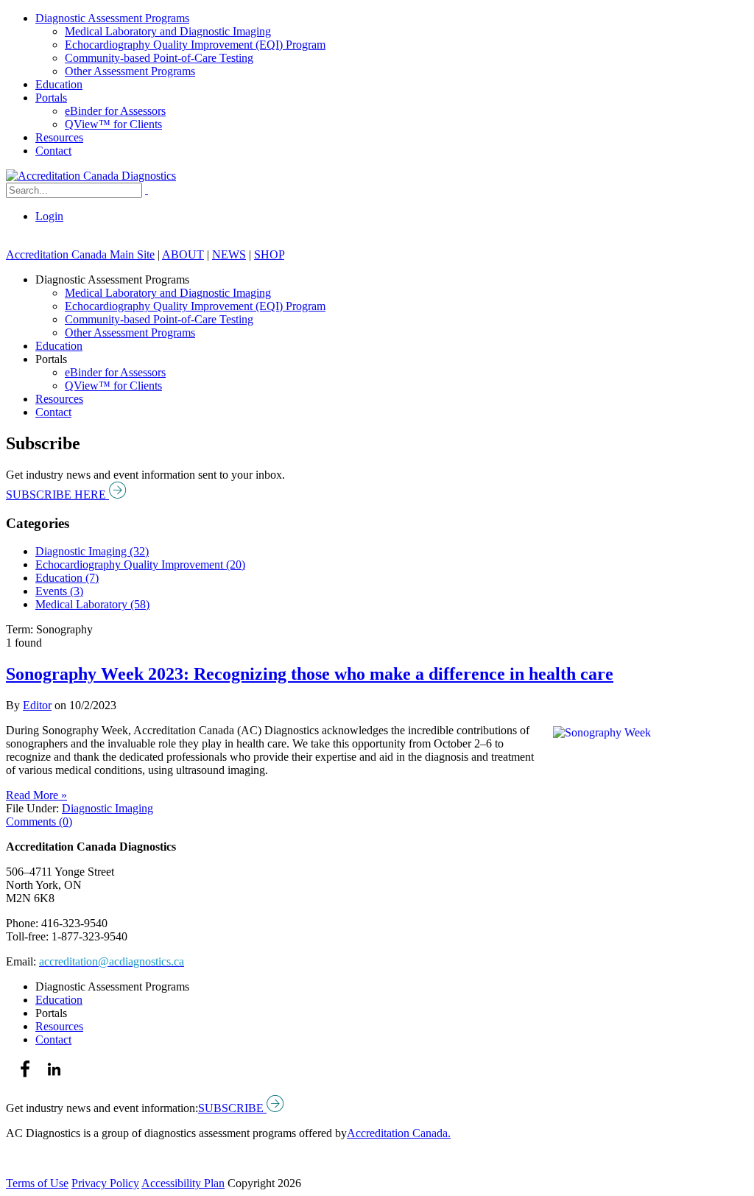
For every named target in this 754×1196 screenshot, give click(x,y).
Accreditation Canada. (399, 1133)
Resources (59, 137)
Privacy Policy (105, 1183)
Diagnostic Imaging (107, 808)
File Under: (32, 808)
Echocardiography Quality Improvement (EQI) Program (195, 44)
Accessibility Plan (183, 1183)
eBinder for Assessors (115, 111)
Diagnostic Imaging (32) (92, 551)
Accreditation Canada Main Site (80, 254)
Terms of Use (37, 1183)
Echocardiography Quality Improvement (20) (140, 564)
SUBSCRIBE (232, 1108)
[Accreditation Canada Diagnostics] (91, 175)
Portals (51, 97)
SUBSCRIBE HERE (57, 494)
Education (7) (67, 577)
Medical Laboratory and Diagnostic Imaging (168, 31)
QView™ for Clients (113, 124)
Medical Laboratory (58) (92, 604)
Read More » (36, 795)
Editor (37, 705)
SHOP (269, 254)
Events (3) (59, 591)
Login (49, 216)
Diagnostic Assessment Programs (112, 18)
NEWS (229, 254)
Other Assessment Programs (130, 71)
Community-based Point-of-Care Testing (159, 58)
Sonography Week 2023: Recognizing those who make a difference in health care (309, 673)
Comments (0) (39, 821)
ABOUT (183, 254)
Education (58, 84)
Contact (53, 150)
